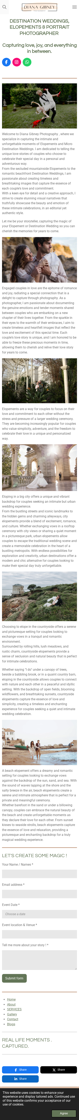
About (11, 1004)
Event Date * (11, 905)
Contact (12, 1019)
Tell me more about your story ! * (25, 945)
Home (11, 999)
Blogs (11, 1024)
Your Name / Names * (17, 864)
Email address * (13, 885)
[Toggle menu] (74, 7)
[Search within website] (4, 7)
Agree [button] (64, 1113)
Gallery (12, 1014)
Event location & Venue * (19, 925)
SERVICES (14, 1009)
